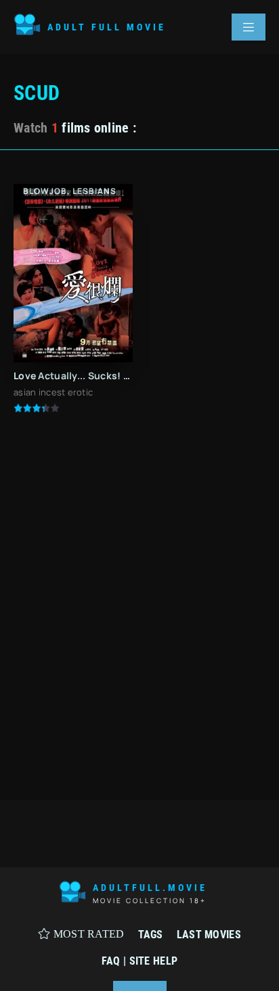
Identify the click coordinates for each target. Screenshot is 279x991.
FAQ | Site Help (139, 960)
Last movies (209, 934)
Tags (150, 934)
